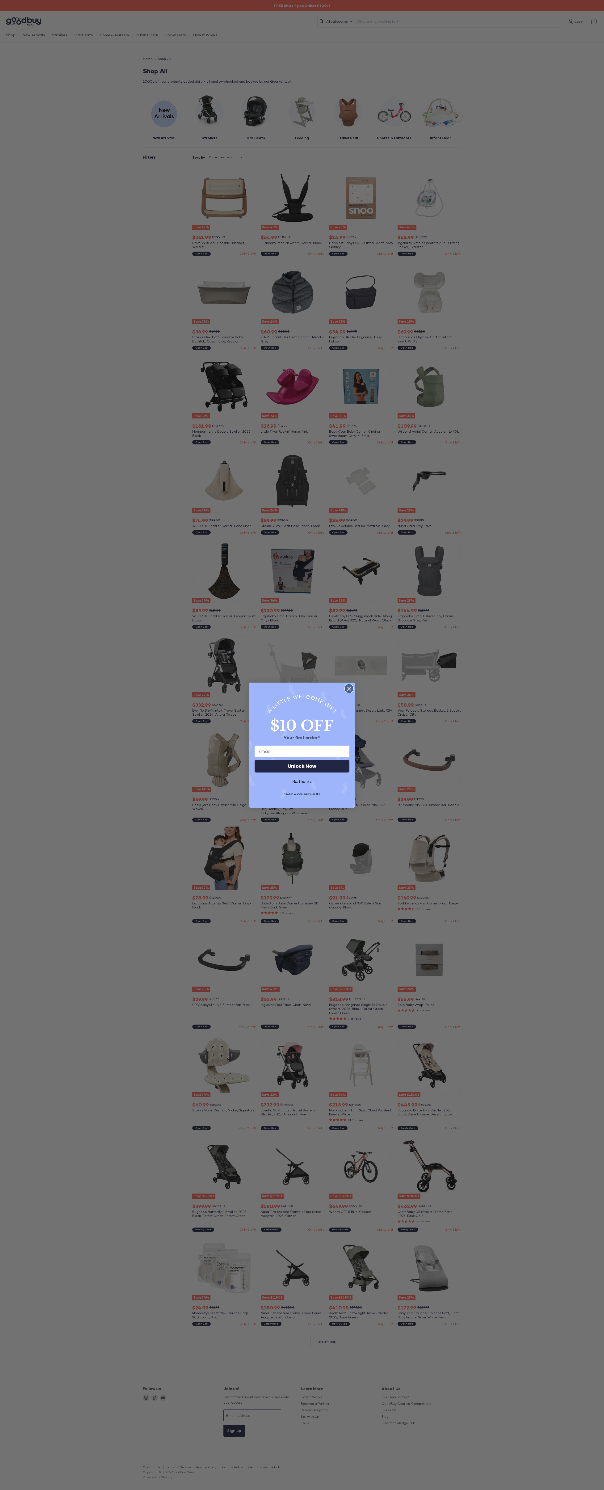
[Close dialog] (349, 688)
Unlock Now (302, 766)
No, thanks (302, 781)
